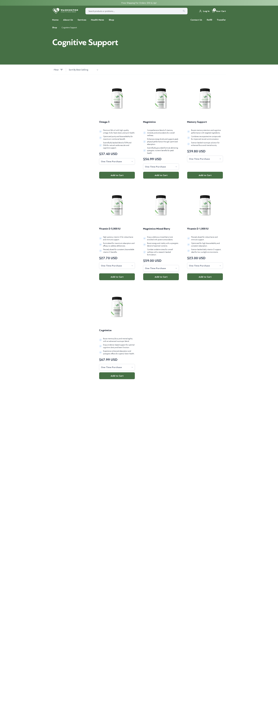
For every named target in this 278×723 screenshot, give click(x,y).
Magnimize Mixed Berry (156, 228)
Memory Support (197, 121)
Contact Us (196, 20)
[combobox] (136, 11)
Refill (209, 20)
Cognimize (105, 330)
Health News (97, 20)
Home (55, 20)
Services (82, 20)
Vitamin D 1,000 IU (198, 228)
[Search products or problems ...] (184, 11)
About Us (68, 20)
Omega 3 (104, 121)
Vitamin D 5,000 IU (109, 228)
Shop (111, 20)
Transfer (221, 20)
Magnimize (149, 121)
